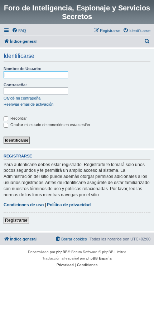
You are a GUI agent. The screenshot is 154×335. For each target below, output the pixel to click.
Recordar (18, 118)
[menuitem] (19, 30)
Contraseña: (15, 85)
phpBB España (99, 258)
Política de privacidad (69, 204)
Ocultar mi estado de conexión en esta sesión (49, 125)
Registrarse (16, 220)
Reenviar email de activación (28, 104)
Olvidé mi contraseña (22, 98)
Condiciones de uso (24, 204)
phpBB (62, 252)
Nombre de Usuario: (23, 68)
